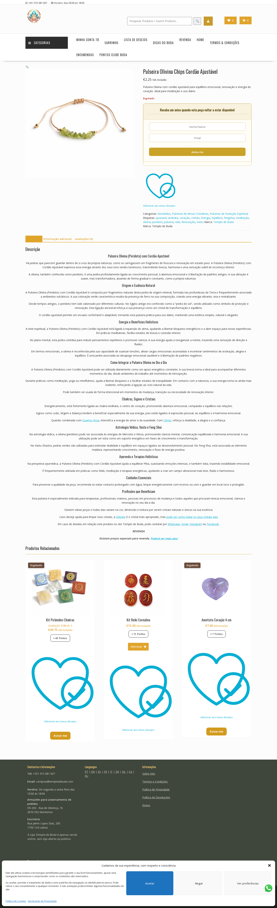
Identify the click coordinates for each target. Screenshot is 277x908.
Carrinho (111, 42)
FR (105, 772)
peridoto (157, 222)
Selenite (120, 517)
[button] (269, 865)
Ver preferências (248, 883)
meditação (242, 218)
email (184, 524)
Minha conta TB (87, 39)
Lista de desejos (135, 39)
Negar (199, 883)
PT (86, 772)
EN (93, 772)
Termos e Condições (155, 781)
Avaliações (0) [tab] (84, 239)
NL (124, 772)
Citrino (167, 420)
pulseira (169, 222)
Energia (205, 218)
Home (200, 39)
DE (117, 772)
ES (99, 772)
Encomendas (85, 55)
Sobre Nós (148, 773)
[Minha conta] (208, 21)
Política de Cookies (16, 901)
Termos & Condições (224, 42)
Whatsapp (174, 524)
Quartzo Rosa (90, 420)
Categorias (42, 42)
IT (111, 772)
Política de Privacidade (156, 789)
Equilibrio (217, 218)
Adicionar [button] (136, 646)
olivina (147, 222)
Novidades (164, 213)
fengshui (229, 218)
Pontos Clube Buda (113, 55)
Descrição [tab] (33, 239)
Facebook (213, 524)
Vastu (200, 222)
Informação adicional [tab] (57, 239)
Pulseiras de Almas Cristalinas (190, 213)
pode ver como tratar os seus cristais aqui (192, 517)
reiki (177, 222)
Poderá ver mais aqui (164, 538)
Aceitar (149, 883)
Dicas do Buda (163, 42)
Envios (146, 805)
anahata (173, 218)
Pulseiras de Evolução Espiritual (229, 213)
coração (185, 218)
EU (86, 776)
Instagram (196, 524)
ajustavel (161, 218)
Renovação (188, 222)
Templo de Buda (223, 222)
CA (130, 772)
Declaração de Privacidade (42, 901)
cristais (195, 218)
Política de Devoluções (156, 797)
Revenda (185, 39)
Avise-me (197, 152)
